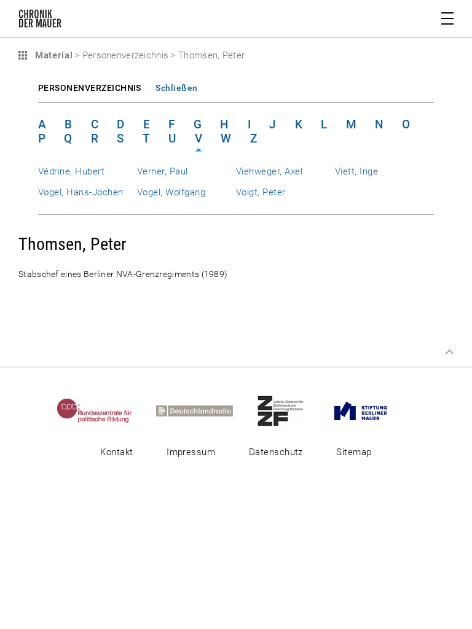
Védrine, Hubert (71, 171)
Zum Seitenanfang (449, 352)
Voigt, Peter (261, 192)
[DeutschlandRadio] (205, 410)
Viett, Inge (356, 171)
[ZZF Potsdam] (291, 410)
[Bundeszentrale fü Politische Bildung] (105, 410)
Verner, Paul (162, 171)
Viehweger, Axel (269, 171)
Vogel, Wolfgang (171, 192)
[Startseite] (39, 20)
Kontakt (116, 452)
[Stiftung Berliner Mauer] (371, 410)
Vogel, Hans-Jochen (80, 192)
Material (52, 55)
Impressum (191, 452)
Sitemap (353, 452)
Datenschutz (276, 452)
